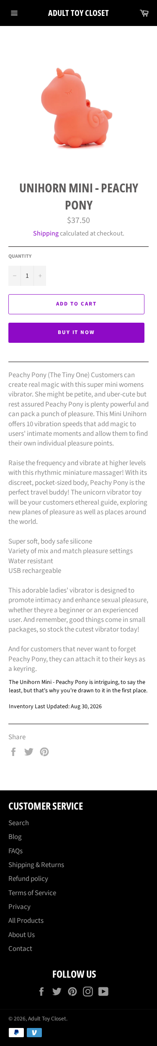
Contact (20, 949)
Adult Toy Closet (78, 12)
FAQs (15, 851)
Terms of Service (32, 893)
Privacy (19, 907)
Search (18, 823)
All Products (26, 921)
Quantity (19, 256)
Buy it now (76, 332)
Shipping (46, 233)
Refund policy (28, 879)
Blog (15, 837)
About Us (21, 935)
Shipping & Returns (36, 865)
